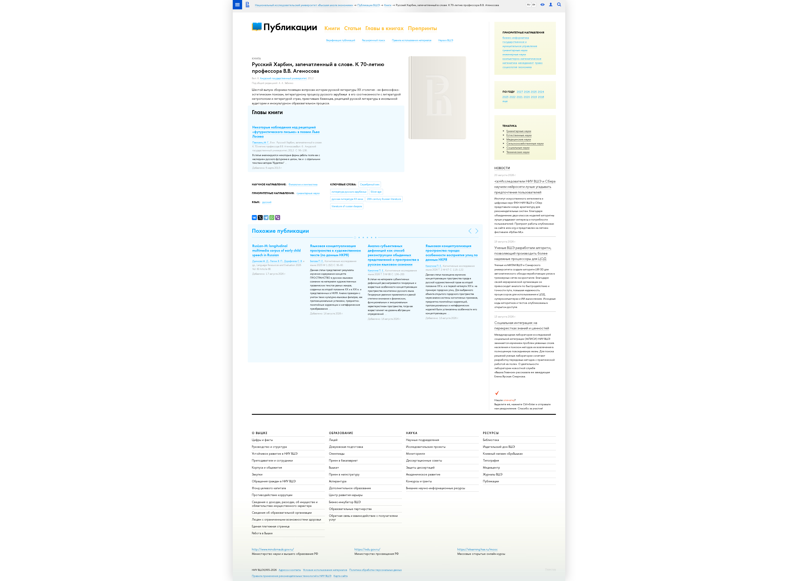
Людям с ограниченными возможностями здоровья (286, 519)
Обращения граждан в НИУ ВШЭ (274, 481)
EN (533, 4)
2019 (534, 97)
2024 (541, 92)
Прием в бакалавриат (343, 460)
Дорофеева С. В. (293, 261)
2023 (505, 97)
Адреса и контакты (290, 570)
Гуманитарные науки (518, 131)
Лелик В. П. (276, 261)
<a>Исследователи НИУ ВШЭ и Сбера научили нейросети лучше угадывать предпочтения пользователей (524, 186)
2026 (527, 92)
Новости (502, 168)
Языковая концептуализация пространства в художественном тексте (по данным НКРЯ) (335, 250)
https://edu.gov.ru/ (367, 549)
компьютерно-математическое (521, 58)
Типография (491, 460)
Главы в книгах (384, 28)
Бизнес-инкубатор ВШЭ (345, 502)
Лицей (333, 440)
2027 (520, 92)
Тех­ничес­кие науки (518, 152)
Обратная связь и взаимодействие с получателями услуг (363, 517)
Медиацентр (491, 467)
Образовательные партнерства (350, 509)
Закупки (257, 474)
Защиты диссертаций (420, 467)
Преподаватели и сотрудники (272, 460)
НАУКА (411, 433)
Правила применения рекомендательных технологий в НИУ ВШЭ (291, 576)
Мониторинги (415, 453)
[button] (355, 237)
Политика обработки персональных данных (375, 570)
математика (509, 63)
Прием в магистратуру (344, 474)
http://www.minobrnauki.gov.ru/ (273, 549)
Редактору (550, 569)
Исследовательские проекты (426, 447)
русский (266, 202)
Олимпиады (337, 453)
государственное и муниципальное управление (519, 44)
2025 (534, 92)
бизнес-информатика (515, 37)
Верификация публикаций (340, 40)
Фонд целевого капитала (269, 488)
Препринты (422, 28)
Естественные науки (519, 135)
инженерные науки (514, 54)
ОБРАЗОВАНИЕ (341, 433)
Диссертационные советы (424, 460)
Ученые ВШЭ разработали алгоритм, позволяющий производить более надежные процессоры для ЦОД (522, 253)
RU (528, 4)
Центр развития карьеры (346, 495)
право (539, 63)
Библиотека (491, 440)
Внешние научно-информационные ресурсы (435, 488)
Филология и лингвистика (302, 184)
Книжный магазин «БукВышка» (503, 453)
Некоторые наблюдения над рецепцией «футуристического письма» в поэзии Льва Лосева (286, 132)
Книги (332, 28)
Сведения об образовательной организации (282, 513)
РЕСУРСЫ (491, 433)
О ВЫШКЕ (260, 433)
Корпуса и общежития (267, 467)
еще (505, 101)
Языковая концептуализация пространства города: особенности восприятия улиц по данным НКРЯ (452, 253)
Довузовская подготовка (346, 447)
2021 (520, 97)
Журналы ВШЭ (492, 474)
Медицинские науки (518, 139)
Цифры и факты (262, 440)
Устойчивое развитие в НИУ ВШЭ (275, 453)
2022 (513, 97)
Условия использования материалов (325, 570)
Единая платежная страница (270, 526)
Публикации (290, 26)
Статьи (352, 28)
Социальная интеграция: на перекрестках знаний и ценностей (521, 325)
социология (509, 67)
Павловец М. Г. (260, 142)
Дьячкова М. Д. (260, 261)
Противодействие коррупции (272, 495)
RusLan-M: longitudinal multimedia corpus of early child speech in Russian (276, 250)
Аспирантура (337, 481)
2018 (541, 97)
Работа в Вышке (262, 533)
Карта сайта (340, 576)
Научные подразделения (422, 440)
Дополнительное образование (350, 488)
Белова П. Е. (316, 261)
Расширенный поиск (373, 40)
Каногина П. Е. (376, 270)
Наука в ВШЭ (445, 40)
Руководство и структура (269, 447)
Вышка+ (334, 467)
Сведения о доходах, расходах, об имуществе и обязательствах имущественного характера (285, 504)
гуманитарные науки (514, 50)
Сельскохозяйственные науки (525, 143)
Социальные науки (518, 147)
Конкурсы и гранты (419, 481)
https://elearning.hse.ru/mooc (477, 549)
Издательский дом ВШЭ (499, 447)
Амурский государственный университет (283, 78)
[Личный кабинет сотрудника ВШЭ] (551, 4)
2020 (527, 97)
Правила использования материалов (411, 40)
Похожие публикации (280, 230)
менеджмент (526, 63)
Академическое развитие (423, 474)
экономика (525, 67)
